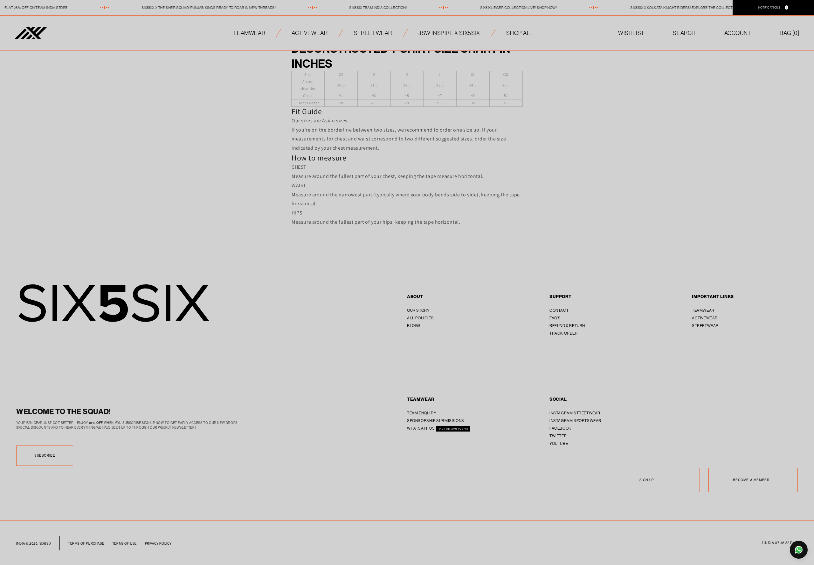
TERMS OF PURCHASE (86, 543)
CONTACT (559, 310)
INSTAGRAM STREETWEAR (574, 413)
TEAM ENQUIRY (421, 413)
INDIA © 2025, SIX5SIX (34, 543)
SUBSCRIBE (44, 455)
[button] (789, 33)
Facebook (560, 428)
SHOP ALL (520, 33)
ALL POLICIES (420, 318)
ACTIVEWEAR (310, 33)
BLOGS (414, 325)
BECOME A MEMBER (751, 480)
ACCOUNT (737, 33)
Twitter (558, 435)
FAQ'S (555, 318)
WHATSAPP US (421, 428)
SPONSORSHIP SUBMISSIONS (435, 420)
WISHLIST (631, 33)
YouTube (558, 443)
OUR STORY (418, 310)
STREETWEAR (373, 33)
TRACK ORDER (563, 333)
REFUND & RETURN (567, 325)
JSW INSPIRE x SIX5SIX (449, 33)
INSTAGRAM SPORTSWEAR (575, 420)
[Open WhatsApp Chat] (799, 550)
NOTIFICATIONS (772, 7)
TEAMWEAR (249, 33)
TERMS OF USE (124, 543)
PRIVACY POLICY (158, 543)
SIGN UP (646, 480)
